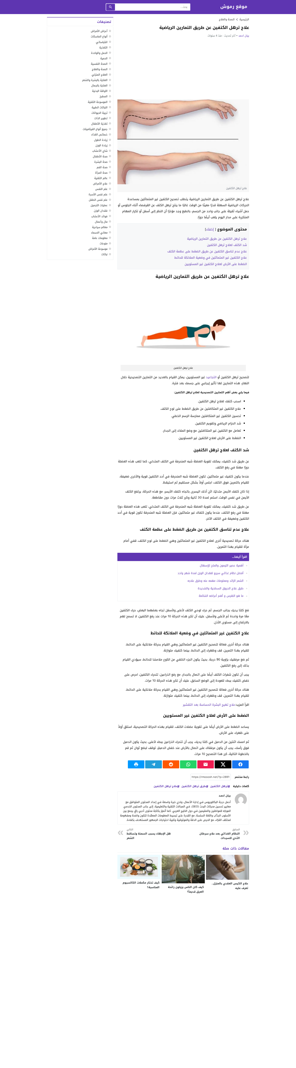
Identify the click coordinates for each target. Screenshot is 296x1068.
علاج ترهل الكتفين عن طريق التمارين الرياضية (217, 239)
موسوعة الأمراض (98, 248)
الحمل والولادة (99, 52)
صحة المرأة (101, 172)
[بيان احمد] (241, 800)
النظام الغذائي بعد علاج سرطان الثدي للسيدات (219, 834)
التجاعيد (211, 377)
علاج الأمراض (100, 183)
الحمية (104, 58)
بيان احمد (243, 35)
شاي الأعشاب (100, 150)
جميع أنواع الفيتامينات (95, 129)
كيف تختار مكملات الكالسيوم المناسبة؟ (141, 885)
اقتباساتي (102, 41)
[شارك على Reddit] (171, 764)
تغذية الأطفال (99, 123)
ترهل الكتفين (219, 786)
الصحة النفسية (99, 63)
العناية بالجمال (99, 85)
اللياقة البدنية (100, 90)
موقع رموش (233, 7)
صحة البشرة (101, 161)
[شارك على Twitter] (223, 764)
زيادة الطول (101, 139)
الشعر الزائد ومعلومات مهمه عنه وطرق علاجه (215, 581)
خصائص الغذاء (99, 134)
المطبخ (104, 96)
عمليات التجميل (99, 205)
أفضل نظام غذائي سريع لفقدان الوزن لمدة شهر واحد (210, 573)
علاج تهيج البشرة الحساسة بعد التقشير (209, 705)
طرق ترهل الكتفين (193, 786)
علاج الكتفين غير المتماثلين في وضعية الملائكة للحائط (210, 257)
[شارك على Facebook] (240, 764)
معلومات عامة (100, 237)
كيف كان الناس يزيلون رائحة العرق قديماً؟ (186, 889)
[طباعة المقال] (136, 764)
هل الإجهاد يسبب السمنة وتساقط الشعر (149, 834)
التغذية (103, 47)
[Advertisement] (183, 68)
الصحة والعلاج (227, 19)
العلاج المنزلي (100, 74)
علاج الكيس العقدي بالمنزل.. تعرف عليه (230, 886)
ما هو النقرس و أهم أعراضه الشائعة (221, 596)
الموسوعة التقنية (98, 101)
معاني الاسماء (99, 232)
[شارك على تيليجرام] (153, 764)
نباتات (104, 254)
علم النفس (101, 188)
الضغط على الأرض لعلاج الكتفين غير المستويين (216, 264)
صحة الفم (102, 167)
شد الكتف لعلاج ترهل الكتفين (227, 245)
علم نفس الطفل (98, 199)
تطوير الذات (101, 118)
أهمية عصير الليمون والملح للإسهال (221, 565)
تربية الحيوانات (99, 112)
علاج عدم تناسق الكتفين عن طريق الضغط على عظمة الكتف (207, 251)
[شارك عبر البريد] (205, 764)
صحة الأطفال (100, 156)
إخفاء (210, 229)
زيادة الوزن (101, 145)
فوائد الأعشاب (99, 216)
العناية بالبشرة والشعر (95, 80)
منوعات (104, 243)
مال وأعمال (101, 221)
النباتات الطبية (100, 107)
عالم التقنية (101, 177)
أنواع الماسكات (99, 36)
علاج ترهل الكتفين (165, 786)
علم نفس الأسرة (98, 194)
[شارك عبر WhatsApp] (188, 764)
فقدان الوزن (101, 210)
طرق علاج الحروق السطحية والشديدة (220, 588)
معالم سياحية (100, 226)
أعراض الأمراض (99, 31)
